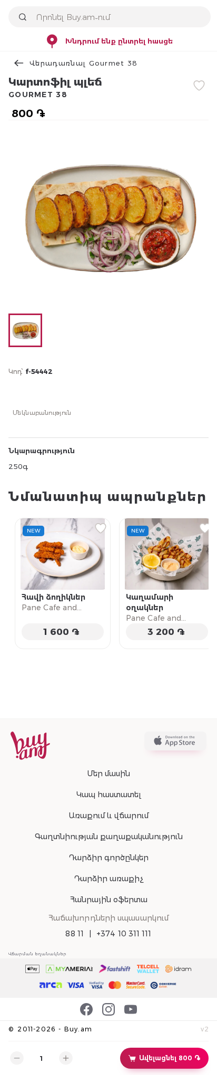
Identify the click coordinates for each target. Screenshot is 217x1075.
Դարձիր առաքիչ (108, 878)
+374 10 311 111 (124, 933)
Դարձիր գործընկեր (108, 857)
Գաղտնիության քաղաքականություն (109, 836)
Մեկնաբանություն (42, 412)
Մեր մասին (108, 773)
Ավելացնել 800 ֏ (169, 1058)
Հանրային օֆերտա (108, 899)
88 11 (74, 933)
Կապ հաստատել (108, 794)
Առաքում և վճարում (108, 815)
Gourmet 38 (37, 94)
